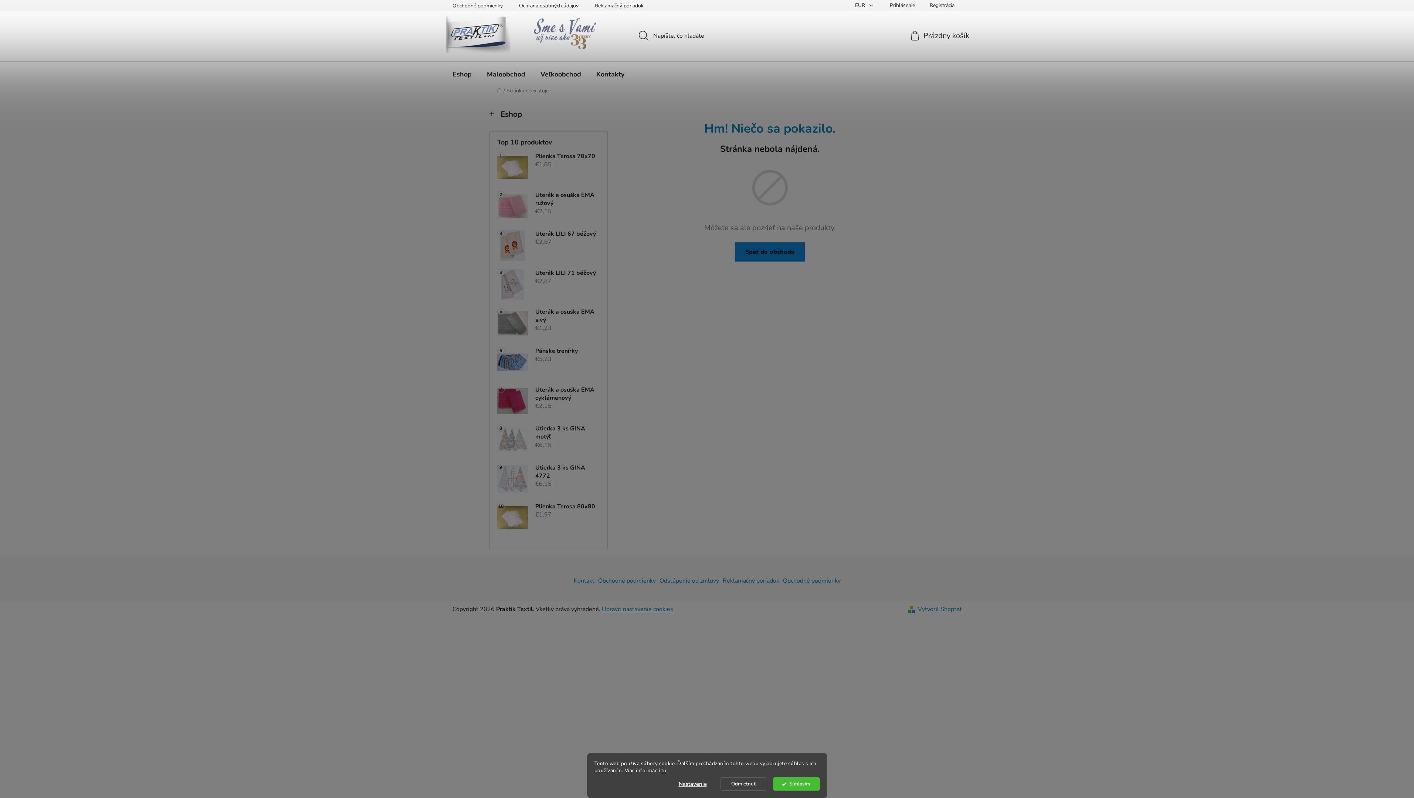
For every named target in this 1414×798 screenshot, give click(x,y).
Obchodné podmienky (477, 5)
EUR (861, 5)
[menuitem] (462, 74)
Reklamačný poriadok (619, 5)
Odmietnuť (743, 783)
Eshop (511, 114)
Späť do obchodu (770, 252)
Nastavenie (693, 784)
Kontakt (584, 581)
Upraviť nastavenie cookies (637, 609)
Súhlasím (799, 783)
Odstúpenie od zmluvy (689, 581)
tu (664, 770)
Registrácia (942, 5)
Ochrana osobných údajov (549, 5)
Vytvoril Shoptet (940, 609)
